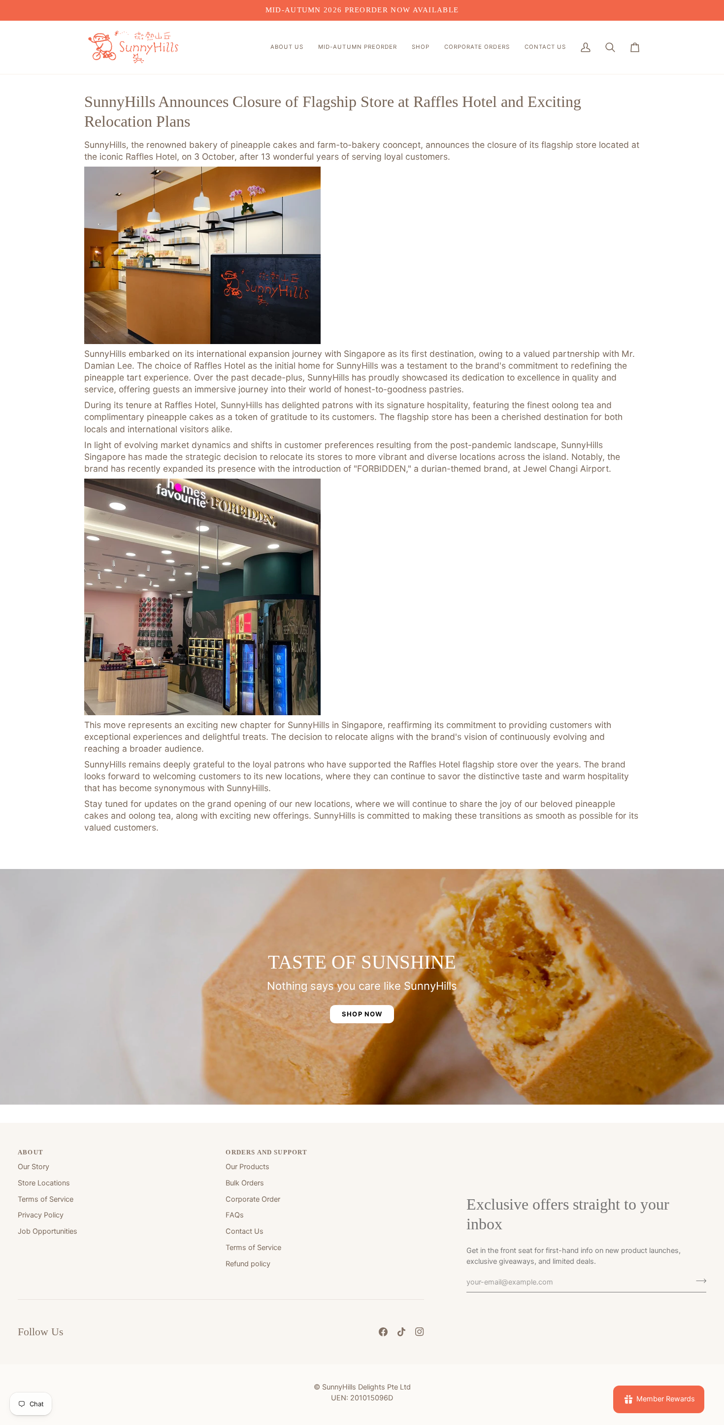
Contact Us (244, 1231)
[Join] (698, 1280)
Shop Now (362, 1014)
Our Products (247, 1166)
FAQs (235, 1215)
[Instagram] (419, 1331)
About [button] (30, 1152)
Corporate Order (253, 1199)
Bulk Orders (245, 1183)
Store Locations (44, 1183)
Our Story (33, 1166)
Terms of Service (45, 1199)
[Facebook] (383, 1331)
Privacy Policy (41, 1215)
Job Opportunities (47, 1231)
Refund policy (248, 1263)
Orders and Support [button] (266, 1152)
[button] (287, 47)
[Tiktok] (401, 1331)
